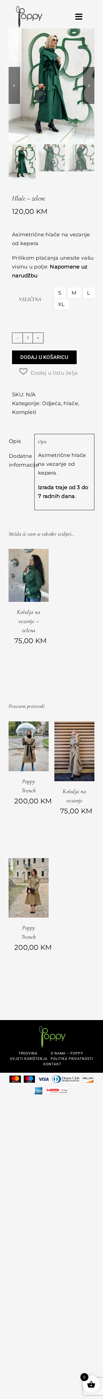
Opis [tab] (15, 441)
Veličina (30, 299)
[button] (48, 372)
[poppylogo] (52, 1028)
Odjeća (51, 403)
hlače (71, 403)
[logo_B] (29, 8)
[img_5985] (51, 85)
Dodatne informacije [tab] (20, 460)
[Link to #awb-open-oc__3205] (79, 17)
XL (61, 304)
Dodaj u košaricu (44, 357)
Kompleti (24, 412)
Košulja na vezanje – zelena (28, 621)
